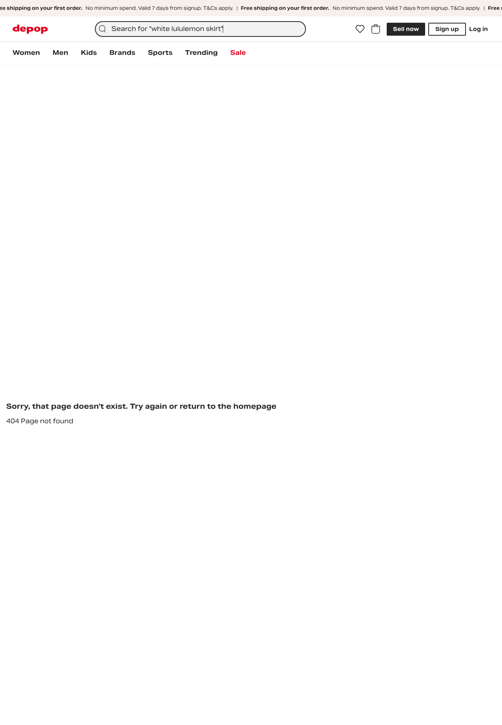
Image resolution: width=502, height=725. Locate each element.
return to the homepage (228, 406)
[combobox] (200, 29)
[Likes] (360, 29)
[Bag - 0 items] (376, 29)
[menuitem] (26, 53)
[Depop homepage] (30, 29)
